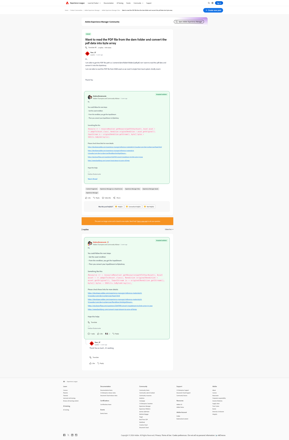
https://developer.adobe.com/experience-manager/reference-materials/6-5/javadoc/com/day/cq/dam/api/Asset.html (125, 147)
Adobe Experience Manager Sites (111, 10)
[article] (127, 288)
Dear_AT (93, 52)
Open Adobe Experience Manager (190, 22)
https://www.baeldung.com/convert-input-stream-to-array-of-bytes (109, 160)
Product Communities (76, 10)
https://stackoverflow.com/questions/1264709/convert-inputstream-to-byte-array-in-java (115, 157)
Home (66, 10)
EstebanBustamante (99, 96)
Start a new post (142, 221)
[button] (213, 10)
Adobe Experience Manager (92, 10)
